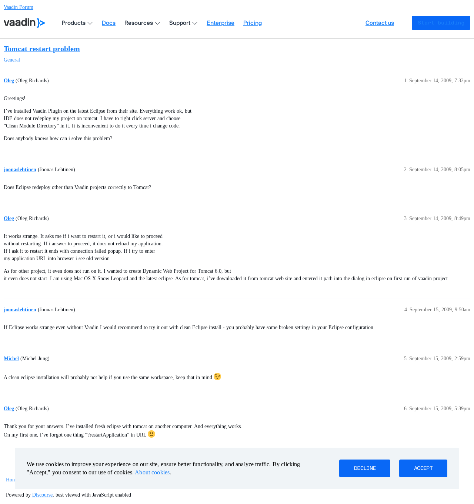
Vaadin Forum (18, 7)
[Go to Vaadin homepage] (24, 23)
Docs (109, 23)
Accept (423, 468)
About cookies (152, 472)
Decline (364, 468)
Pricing (252, 23)
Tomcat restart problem (42, 48)
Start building (441, 23)
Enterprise (220, 23)
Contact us (379, 23)
